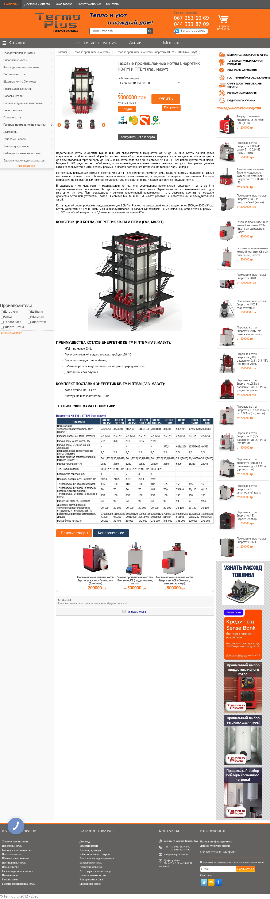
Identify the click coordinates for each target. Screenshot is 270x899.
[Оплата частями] (134, 120)
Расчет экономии (89, 4)
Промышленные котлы (14, 862)
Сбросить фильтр (11, 333)
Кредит (127, 109)
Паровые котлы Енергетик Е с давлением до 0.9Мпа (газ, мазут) (253, 410)
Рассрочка (171, 107)
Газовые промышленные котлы (18, 883)
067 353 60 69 (191, 18)
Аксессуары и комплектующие (96, 871)
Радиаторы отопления (91, 866)
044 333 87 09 (191, 24)
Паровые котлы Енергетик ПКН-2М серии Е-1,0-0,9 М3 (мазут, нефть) (249, 148)
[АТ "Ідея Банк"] (123, 120)
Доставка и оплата (37, 4)
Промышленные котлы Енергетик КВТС (251, 276)
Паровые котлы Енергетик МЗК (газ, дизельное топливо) (249, 331)
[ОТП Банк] (156, 120)
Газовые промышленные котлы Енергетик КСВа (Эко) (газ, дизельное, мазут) (252, 227)
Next (103, 125)
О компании (11, 4)
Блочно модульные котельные (18, 871)
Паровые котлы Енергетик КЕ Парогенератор (247, 515)
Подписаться (245, 869)
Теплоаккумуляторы (90, 850)
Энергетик (38, 322)
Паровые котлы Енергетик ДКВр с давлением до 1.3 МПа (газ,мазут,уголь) (251, 385)
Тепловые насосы (89, 845)
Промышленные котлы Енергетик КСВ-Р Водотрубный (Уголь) (251, 199)
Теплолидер (13, 322)
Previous (59, 125)
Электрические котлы (91, 862)
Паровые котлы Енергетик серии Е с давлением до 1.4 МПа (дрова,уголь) (251, 464)
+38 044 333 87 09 (180, 849)
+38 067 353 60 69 (180, 846)
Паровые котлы (10, 866)
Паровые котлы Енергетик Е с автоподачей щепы (249, 489)
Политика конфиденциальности (216, 841)
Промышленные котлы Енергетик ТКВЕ (251, 540)
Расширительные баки (91, 879)
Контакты (112, 4)
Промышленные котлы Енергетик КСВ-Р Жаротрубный (251, 304)
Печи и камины (10, 875)
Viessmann (38, 317)
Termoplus (12, 896)
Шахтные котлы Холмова (15, 858)
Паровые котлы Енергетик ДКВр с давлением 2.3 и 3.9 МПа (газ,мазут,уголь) (253, 359)
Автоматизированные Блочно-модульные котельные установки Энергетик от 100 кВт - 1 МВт (252, 176)
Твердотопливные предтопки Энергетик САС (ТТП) (250, 119)
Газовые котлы (10, 879)
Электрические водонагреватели (97, 858)
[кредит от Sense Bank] (145, 120)
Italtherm (37, 312)
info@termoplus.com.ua (176, 854)
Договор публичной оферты (215, 845)
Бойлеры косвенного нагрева (95, 854)
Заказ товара (63, 4)
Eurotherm (11, 312)
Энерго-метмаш (15, 327)
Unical (8, 317)
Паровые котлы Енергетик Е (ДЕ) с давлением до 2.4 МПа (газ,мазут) (251, 438)
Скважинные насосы (90, 883)
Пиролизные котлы (12, 845)
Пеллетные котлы (11, 854)
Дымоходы (85, 841)
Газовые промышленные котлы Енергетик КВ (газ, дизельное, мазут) (253, 251)
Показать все (27, 165)
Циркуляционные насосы (93, 875)
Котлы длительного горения (17, 850)
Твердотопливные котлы (15, 841)
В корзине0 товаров (223, 27)
